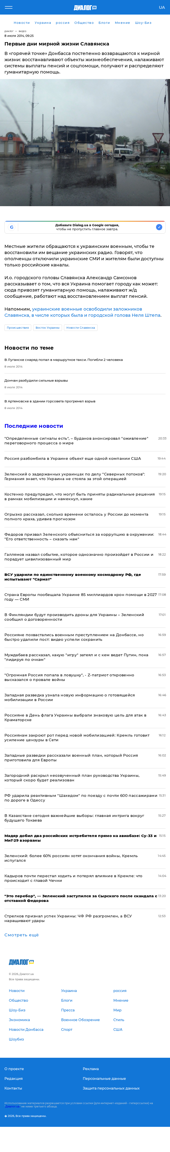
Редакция (13, 1079)
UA (162, 7)
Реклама (91, 1069)
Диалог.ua (12, 1106)
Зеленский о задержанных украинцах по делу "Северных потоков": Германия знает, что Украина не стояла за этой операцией (74, 476)
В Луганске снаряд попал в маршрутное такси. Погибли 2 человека (63, 360)
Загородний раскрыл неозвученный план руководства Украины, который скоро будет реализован (71, 777)
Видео (23, 31)
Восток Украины (48, 327)
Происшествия (18, 327)
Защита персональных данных (111, 1088)
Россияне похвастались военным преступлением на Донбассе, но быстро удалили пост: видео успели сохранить (74, 637)
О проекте (14, 1069)
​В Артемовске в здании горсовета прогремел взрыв (49, 401)
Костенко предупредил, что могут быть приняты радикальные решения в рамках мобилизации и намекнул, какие (79, 496)
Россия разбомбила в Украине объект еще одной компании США (72, 458)
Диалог (9, 31)
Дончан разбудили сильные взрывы (36, 380)
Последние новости (33, 426)
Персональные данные (104, 1079)
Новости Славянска (80, 327)
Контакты (13, 1088)
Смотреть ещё (21, 935)
